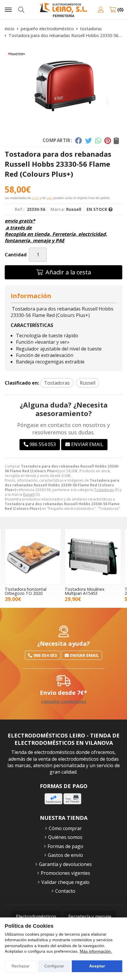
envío (35, 198)
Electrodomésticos (36, 916)
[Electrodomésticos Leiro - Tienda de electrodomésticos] (63, 9)
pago (49, 198)
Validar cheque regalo (65, 882)
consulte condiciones (63, 701)
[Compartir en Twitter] (88, 140)
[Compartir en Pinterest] (107, 140)
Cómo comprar (65, 828)
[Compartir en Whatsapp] (98, 140)
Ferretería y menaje (89, 916)
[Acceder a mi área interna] (100, 9)
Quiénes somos (65, 837)
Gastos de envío (65, 855)
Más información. (96, 951)
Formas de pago (65, 846)
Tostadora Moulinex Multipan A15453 (85, 591)
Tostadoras (104, 489)
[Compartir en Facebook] (78, 140)
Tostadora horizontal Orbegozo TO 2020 (25, 591)
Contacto (65, 891)
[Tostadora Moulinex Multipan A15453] (93, 557)
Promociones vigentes (65, 873)
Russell (29, 494)
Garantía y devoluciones (65, 864)
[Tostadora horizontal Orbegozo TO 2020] (33, 557)
